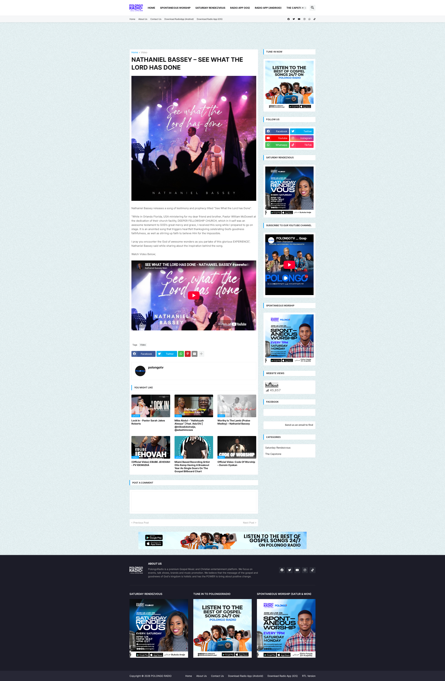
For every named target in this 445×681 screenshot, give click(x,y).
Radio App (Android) (268, 7)
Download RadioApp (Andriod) (179, 19)
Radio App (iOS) (240, 7)
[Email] (194, 354)
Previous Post (141, 522)
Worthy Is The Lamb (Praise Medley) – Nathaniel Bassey (233, 422)
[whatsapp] (309, 19)
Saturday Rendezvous (210, 7)
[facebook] (289, 19)
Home (151, 7)
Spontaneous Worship (175, 7)
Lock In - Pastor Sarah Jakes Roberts (148, 422)
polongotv (156, 367)
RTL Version (308, 675)
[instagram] (304, 19)
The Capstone (295, 7)
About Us (142, 19)
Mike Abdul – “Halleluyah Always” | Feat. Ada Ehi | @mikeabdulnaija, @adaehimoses (189, 425)
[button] (304, 8)
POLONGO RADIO (161, 675)
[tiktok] (314, 19)
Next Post (248, 522)
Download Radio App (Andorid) (245, 675)
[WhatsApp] (181, 354)
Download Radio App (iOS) (209, 19)
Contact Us (155, 19)
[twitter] (294, 19)
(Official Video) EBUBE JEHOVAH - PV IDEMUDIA (150, 463)
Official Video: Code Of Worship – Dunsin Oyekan (236, 463)
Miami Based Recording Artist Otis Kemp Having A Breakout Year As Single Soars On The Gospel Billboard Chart (192, 466)
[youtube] (299, 19)
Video (144, 52)
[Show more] (201, 354)
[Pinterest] (188, 354)
